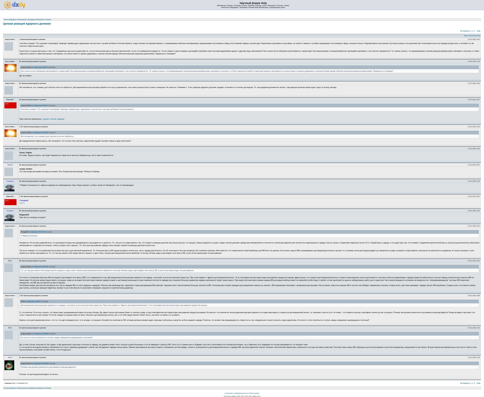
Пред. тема (468, 35)
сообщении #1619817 (33, 301)
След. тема (476, 35)
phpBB (233, 396)
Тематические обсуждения (26, 388)
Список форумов (10, 388)
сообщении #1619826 (41, 334)
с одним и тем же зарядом (53, 119)
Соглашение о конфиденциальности (236, 393)
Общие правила (254, 393)
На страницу (464, 31)
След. (478, 31)
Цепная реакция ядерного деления (27, 23)
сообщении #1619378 (37, 232)
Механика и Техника (44, 388)
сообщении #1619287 (41, 132)
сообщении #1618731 (41, 67)
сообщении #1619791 (41, 267)
